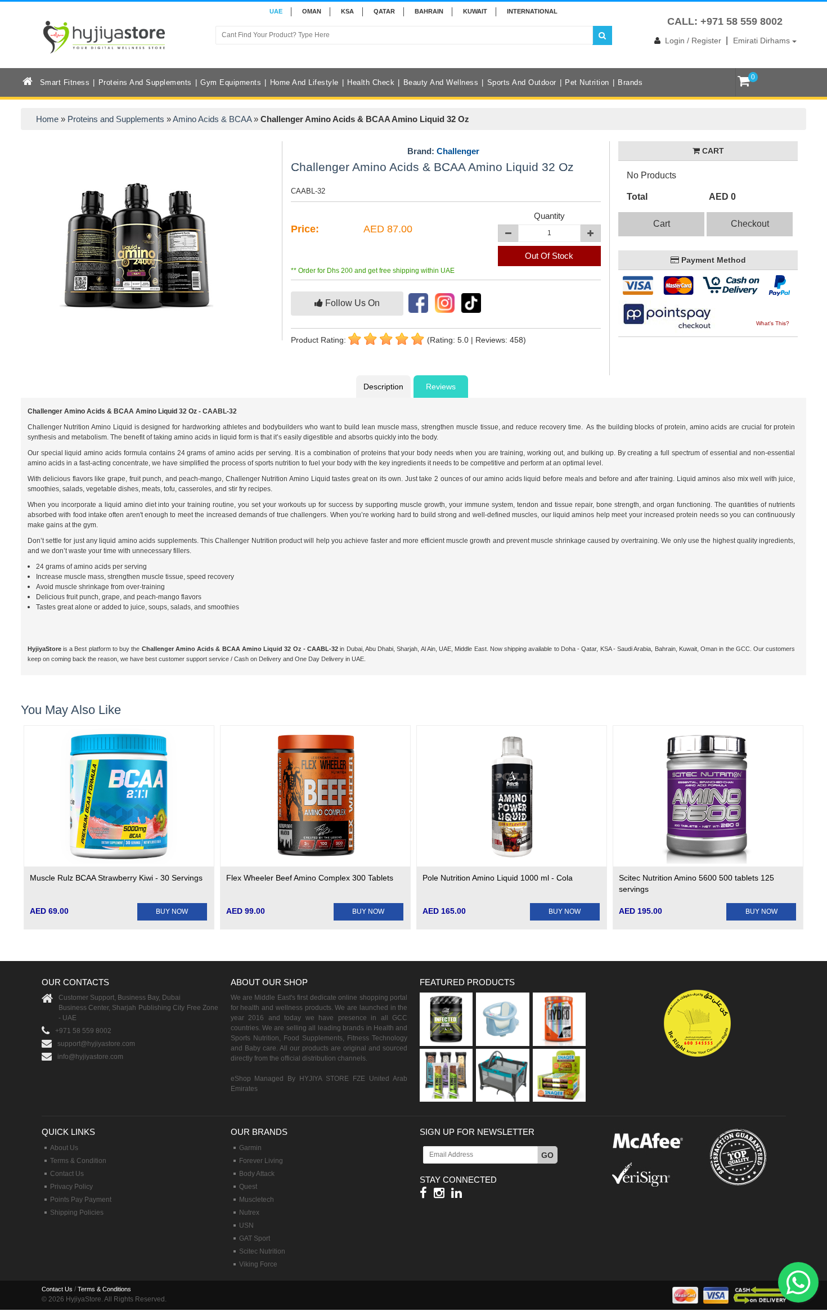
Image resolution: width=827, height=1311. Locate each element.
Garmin (250, 1148)
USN (246, 1225)
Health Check (370, 82)
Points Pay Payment (80, 1200)
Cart (661, 223)
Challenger (458, 151)
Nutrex (249, 1212)
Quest (248, 1187)
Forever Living (261, 1161)
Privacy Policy (71, 1187)
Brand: (443, 151)
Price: (305, 229)
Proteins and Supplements (145, 82)
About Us (64, 1148)
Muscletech (256, 1200)
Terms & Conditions (104, 1289)
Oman (311, 11)
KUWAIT (475, 11)
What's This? (772, 323)
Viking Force (258, 1264)
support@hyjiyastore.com (96, 1044)
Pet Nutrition (587, 82)
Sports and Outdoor (521, 82)
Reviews (441, 386)
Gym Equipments (230, 82)
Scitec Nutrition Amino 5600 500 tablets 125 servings (696, 883)
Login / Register (693, 40)
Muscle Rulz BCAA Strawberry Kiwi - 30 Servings (116, 877)
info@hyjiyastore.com (90, 1057)
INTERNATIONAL (532, 11)
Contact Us (67, 1174)
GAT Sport (254, 1238)
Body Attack (257, 1174)
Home (47, 119)
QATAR (384, 11)
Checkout (750, 223)
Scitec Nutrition (262, 1251)
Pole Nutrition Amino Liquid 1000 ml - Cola (498, 877)
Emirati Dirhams (762, 40)
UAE (275, 11)
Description (383, 386)
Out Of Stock (549, 256)
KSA (347, 11)
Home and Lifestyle (304, 82)
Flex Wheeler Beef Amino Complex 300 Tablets (309, 877)
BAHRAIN (429, 11)
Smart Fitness (65, 82)
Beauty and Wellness (441, 82)
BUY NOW (172, 911)
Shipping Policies (77, 1212)
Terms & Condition (78, 1161)
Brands (630, 82)
